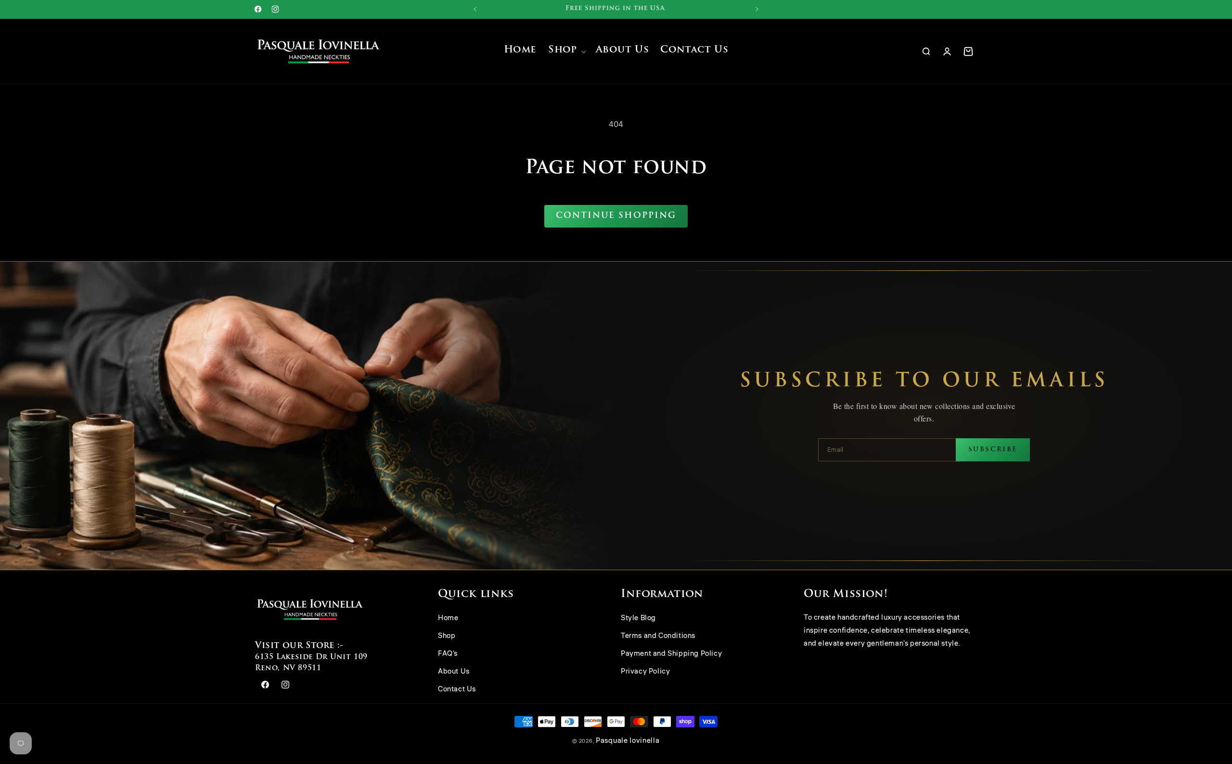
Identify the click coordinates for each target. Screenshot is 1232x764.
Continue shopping (616, 216)
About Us (454, 672)
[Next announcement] (757, 9)
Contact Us (457, 690)
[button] (566, 51)
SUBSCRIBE (992, 449)
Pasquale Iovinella (628, 741)
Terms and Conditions (658, 636)
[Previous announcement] (475, 9)
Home (448, 618)
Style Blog (638, 618)
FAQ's (448, 654)
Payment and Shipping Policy (671, 654)
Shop (446, 636)
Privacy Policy (645, 672)
